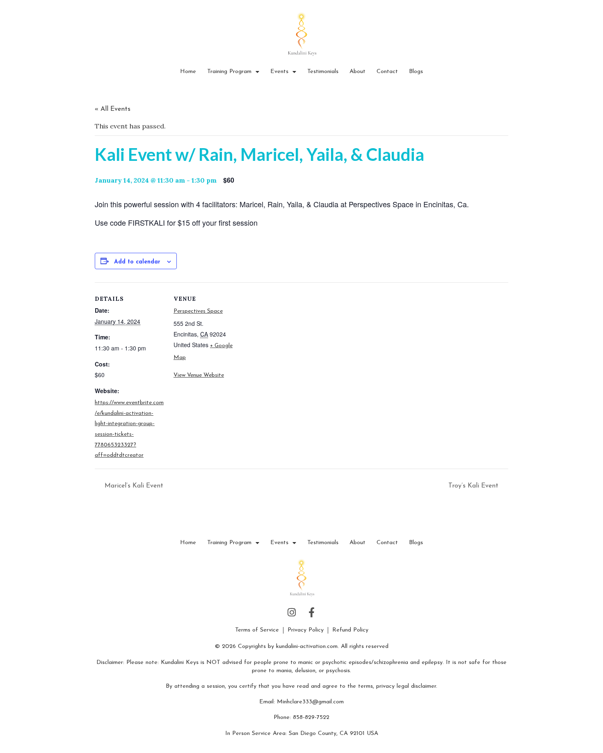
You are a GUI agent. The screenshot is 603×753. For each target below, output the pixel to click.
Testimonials (322, 72)
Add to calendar (137, 262)
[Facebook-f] (311, 612)
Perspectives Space (198, 311)
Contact (387, 72)
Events (279, 72)
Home (188, 72)
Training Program (229, 72)
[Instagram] (291, 612)
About (357, 72)
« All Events (112, 109)
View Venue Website (199, 375)
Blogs (416, 72)
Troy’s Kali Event (474, 486)
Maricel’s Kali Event (133, 486)
